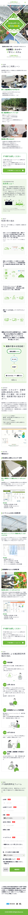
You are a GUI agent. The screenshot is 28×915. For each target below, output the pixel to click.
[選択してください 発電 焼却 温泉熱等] (14, 855)
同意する (6, 863)
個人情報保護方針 (8, 861)
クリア (5, 869)
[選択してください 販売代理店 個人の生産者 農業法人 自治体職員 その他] (14, 818)
